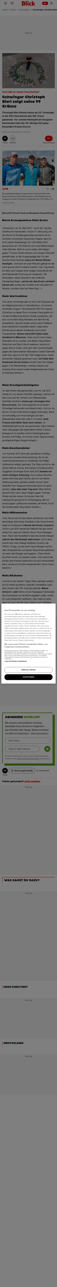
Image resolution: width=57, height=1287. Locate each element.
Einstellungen (28, 670)
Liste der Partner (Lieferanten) (15, 661)
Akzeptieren (28, 677)
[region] (28, 643)
